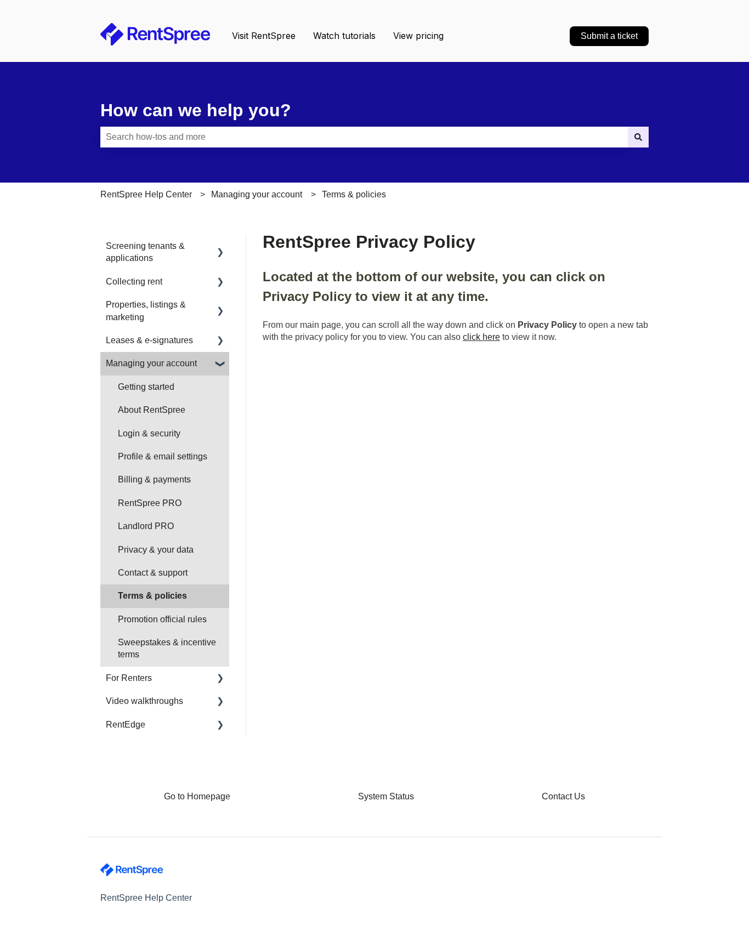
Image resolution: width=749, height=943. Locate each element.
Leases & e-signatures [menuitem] (149, 340)
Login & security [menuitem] (149, 433)
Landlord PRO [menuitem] (146, 526)
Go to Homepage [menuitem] (197, 796)
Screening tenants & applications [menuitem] (145, 252)
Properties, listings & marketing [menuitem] (146, 310)
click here (481, 337)
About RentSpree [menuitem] (151, 409)
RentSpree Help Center (146, 194)
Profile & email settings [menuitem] (162, 456)
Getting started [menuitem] (146, 386)
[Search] (638, 137)
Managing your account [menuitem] (151, 363)
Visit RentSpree (264, 35)
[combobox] (364, 137)
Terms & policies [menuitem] (152, 595)
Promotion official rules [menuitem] (162, 619)
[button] (220, 247)
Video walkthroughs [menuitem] (144, 701)
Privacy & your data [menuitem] (156, 549)
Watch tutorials (344, 35)
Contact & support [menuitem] (153, 572)
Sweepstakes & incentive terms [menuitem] (167, 648)
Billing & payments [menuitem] (154, 479)
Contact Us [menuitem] (563, 796)
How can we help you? (195, 110)
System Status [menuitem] (386, 796)
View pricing (418, 35)
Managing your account (256, 194)
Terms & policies (354, 194)
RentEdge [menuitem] (125, 724)
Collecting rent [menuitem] (134, 281)
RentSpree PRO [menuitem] (149, 503)
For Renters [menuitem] (129, 678)
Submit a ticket (609, 36)
